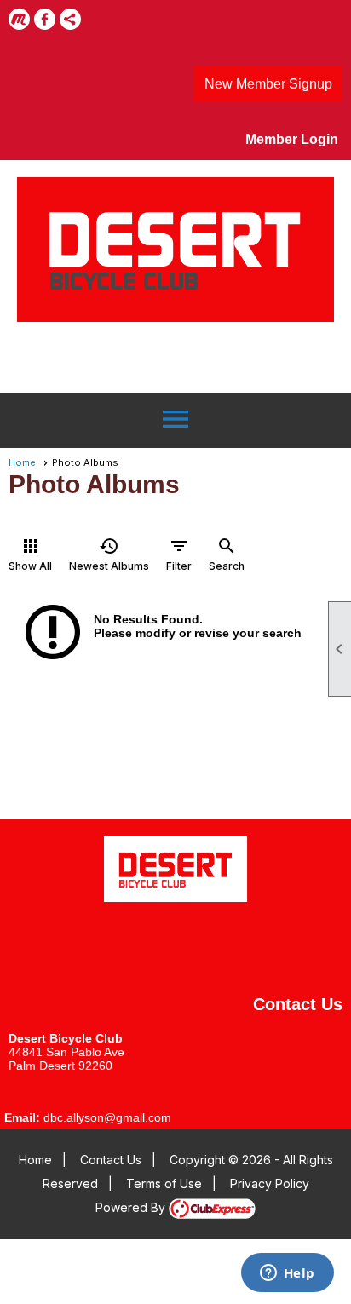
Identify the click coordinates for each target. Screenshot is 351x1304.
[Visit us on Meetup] (19, 19)
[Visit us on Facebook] (44, 19)
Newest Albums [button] (109, 554)
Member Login (291, 139)
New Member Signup (268, 84)
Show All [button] (30, 554)
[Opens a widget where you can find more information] (287, 1274)
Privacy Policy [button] (269, 1183)
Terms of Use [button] (164, 1183)
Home (22, 462)
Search (227, 554)
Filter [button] (179, 554)
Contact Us (110, 1159)
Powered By (132, 1207)
